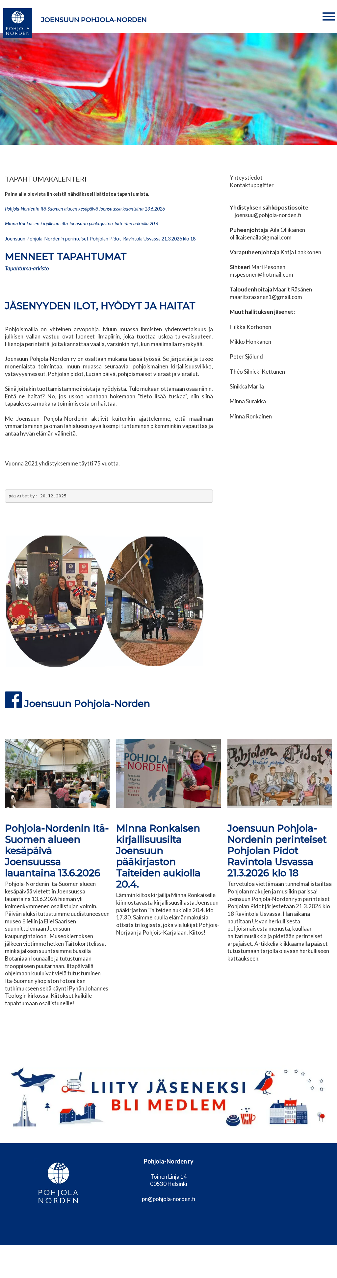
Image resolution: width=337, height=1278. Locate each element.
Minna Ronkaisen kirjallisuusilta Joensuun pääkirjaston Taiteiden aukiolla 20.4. (158, 856)
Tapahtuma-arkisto (27, 268)
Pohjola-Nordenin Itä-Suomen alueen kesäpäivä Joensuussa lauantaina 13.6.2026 (85, 209)
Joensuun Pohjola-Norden (94, 20)
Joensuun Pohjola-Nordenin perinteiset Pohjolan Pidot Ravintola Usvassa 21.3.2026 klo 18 (100, 238)
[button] (329, 16)
